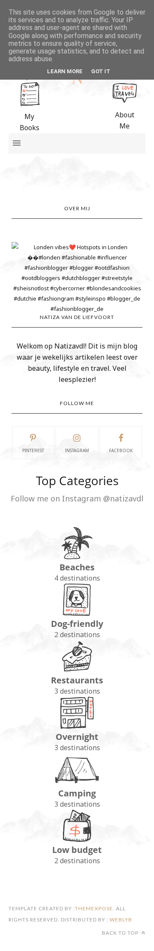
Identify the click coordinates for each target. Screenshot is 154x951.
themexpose (94, 908)
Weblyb (120, 919)
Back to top (121, 933)
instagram (77, 450)
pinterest (33, 450)
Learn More (65, 71)
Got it (100, 71)
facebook (121, 450)
